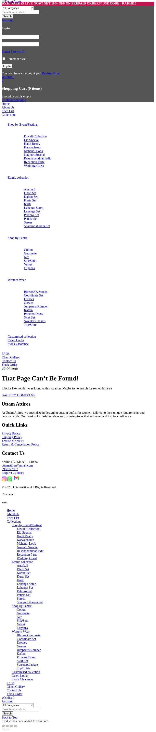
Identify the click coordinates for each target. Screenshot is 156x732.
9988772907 (10, 469)
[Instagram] (4, 480)
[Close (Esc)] (15, 725)
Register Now (51, 73)
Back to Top (9, 717)
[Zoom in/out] (3, 725)
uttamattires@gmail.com (17, 465)
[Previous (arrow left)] (3, 729)
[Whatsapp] (9, 480)
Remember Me (16, 59)
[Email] (16, 480)
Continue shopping (14, 100)
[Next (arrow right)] (7, 729)
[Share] (11, 725)
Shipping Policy (12, 437)
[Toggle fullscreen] (7, 725)
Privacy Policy (11, 433)
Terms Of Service (13, 440)
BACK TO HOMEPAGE (18, 395)
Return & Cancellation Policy (20, 444)
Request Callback (13, 472)
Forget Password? (13, 51)
